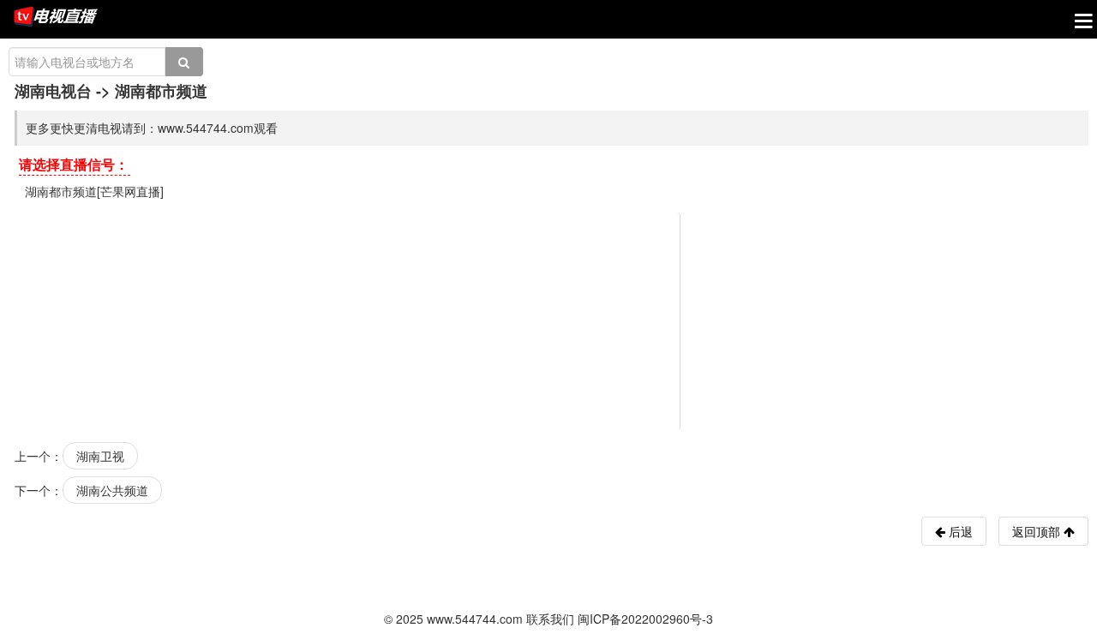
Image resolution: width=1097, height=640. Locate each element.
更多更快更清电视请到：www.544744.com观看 (152, 127)
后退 (959, 531)
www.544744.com (475, 618)
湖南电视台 (53, 91)
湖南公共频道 (112, 490)
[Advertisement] (551, 319)
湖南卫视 (100, 455)
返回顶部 (1038, 531)
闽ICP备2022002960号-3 (645, 618)
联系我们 (550, 618)
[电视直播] (56, 18)
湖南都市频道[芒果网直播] (94, 191)
